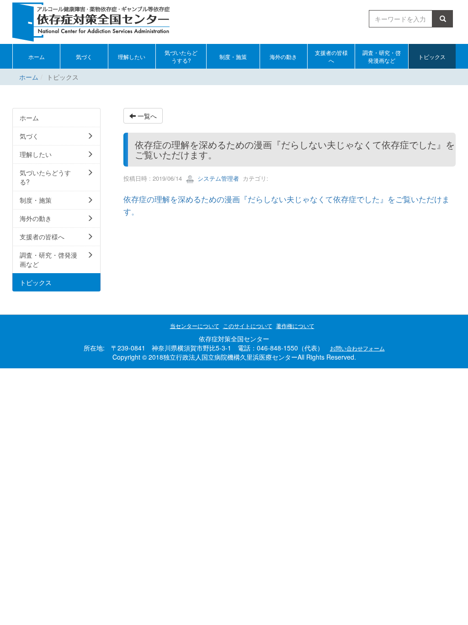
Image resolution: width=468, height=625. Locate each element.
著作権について (295, 325)
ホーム (28, 76)
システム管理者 (217, 178)
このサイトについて (247, 325)
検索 (444, 18)
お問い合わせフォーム (357, 348)
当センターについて (194, 325)
